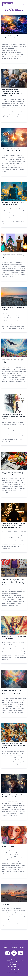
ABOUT (24, 943)
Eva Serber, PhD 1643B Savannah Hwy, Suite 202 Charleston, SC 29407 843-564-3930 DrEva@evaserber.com (14, 964)
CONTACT (10, 943)
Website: (9, 972)
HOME (4, 943)
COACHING (22, 947)
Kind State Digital (16, 972)
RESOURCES (14, 947)
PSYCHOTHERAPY (17, 943)
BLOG (5, 947)
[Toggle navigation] (23, 4)
